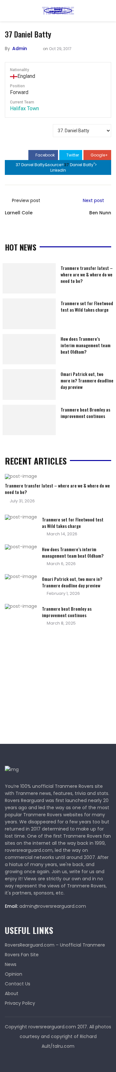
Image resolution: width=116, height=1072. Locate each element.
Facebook (44, 155)
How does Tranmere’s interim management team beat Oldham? (86, 345)
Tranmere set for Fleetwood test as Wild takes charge (87, 306)
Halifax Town (24, 108)
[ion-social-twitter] (58, 1059)
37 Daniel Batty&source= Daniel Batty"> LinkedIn (57, 167)
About (11, 993)
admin (19, 48)
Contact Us (17, 984)
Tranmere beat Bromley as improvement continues (85, 412)
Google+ (99, 155)
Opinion (13, 974)
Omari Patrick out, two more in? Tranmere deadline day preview (87, 380)
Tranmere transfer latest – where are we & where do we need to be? (87, 274)
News (10, 964)
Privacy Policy (20, 1003)
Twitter (72, 155)
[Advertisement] (53, 687)
